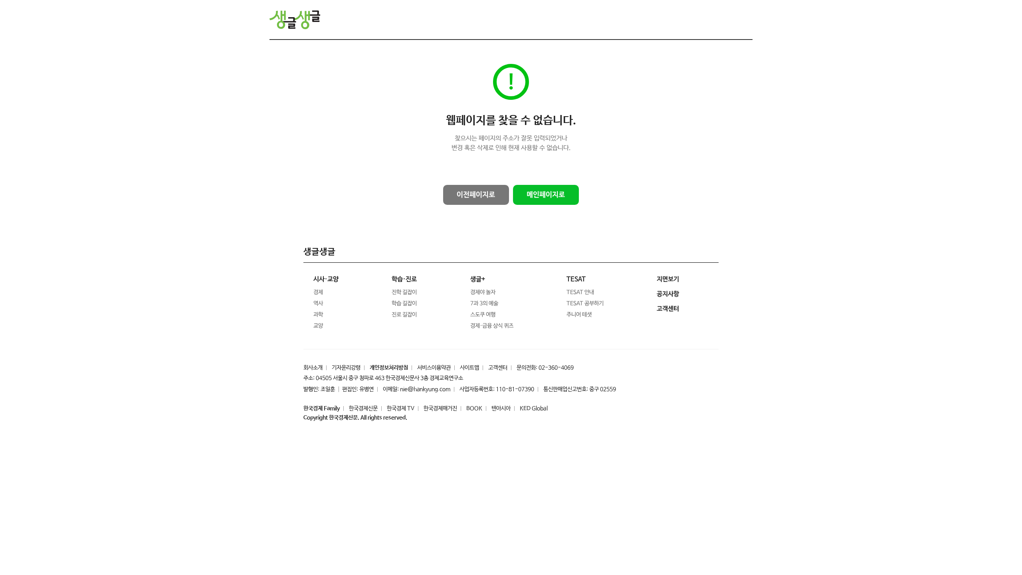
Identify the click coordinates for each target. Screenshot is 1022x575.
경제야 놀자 (482, 292)
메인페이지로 (546, 195)
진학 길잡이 (404, 292)
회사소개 (313, 368)
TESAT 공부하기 (585, 303)
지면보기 (668, 279)
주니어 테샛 (579, 314)
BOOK (474, 408)
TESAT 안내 (580, 292)
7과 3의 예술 (484, 303)
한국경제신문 (363, 408)
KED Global (534, 408)
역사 (318, 303)
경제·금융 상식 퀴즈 (491, 326)
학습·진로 (404, 279)
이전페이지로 (476, 195)
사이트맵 (469, 368)
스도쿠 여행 (482, 314)
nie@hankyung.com (425, 389)
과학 (318, 314)
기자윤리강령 (346, 368)
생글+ (477, 279)
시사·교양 (326, 279)
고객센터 (497, 368)
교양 (318, 326)
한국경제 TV (400, 408)
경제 (318, 292)
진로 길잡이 (404, 314)
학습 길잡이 (404, 303)
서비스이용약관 (434, 368)
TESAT (576, 279)
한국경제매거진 (440, 408)
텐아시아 (501, 408)
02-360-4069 (556, 368)
